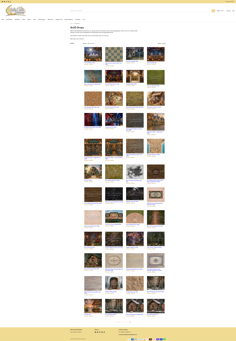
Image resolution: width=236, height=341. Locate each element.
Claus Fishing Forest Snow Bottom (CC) (155, 291)
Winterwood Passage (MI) (110, 291)
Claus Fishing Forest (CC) (110, 314)
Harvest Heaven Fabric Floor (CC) (91, 107)
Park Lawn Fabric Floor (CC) (153, 86)
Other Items (50, 19)
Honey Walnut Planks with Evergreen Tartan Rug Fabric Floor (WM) (155, 181)
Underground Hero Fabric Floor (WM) (92, 127)
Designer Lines (59, 19)
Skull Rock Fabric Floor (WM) (153, 154)
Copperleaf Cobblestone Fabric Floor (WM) (134, 155)
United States (229, 1)
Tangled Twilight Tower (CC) (132, 247)
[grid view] (163, 43)
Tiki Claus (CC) (87, 314)
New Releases (9, 19)
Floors (23, 19)
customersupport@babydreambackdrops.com (128, 334)
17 (126, 322)
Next (130, 322)
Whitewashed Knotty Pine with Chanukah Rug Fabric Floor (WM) (154, 269)
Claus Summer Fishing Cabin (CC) (91, 269)
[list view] (165, 43)
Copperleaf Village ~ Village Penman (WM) (92, 158)
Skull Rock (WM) (88, 180)
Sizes (34, 19)
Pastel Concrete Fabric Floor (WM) (91, 226)
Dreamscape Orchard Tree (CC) (112, 107)
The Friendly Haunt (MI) (89, 62)
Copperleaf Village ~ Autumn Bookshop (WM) (114, 158)
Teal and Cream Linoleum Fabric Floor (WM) (113, 63)
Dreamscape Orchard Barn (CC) (154, 107)
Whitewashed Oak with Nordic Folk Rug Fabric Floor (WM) (114, 269)
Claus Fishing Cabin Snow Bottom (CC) (134, 314)
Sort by (84, 43)
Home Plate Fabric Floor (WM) (132, 224)
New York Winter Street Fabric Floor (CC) (134, 181)
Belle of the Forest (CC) (89, 247)
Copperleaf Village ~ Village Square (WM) (155, 132)
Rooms (29, 19)
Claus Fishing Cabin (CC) (152, 314)
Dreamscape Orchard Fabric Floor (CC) (134, 107)
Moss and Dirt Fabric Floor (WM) (112, 180)
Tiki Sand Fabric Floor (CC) (132, 292)
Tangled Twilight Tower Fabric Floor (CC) (114, 247)
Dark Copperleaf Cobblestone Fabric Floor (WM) (134, 129)
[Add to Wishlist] (100, 48)
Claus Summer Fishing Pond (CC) (154, 247)
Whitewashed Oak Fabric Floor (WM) (134, 269)
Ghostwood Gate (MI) (151, 62)
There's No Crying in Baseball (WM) (113, 224)
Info (84, 19)
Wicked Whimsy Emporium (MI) (112, 84)
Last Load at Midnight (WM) (132, 61)
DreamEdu (78, 19)
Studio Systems (41, 19)
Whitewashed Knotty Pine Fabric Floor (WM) (92, 292)
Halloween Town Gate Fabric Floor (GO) (114, 201)
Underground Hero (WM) (110, 127)
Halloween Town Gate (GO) (132, 201)
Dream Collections (69, 19)
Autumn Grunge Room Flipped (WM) (92, 84)
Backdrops (17, 19)
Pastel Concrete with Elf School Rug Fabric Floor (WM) (155, 204)
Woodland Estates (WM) (131, 84)
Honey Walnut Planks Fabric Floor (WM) (93, 203)
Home (3, 19)
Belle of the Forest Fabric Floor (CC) (155, 226)
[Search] (213, 10)
